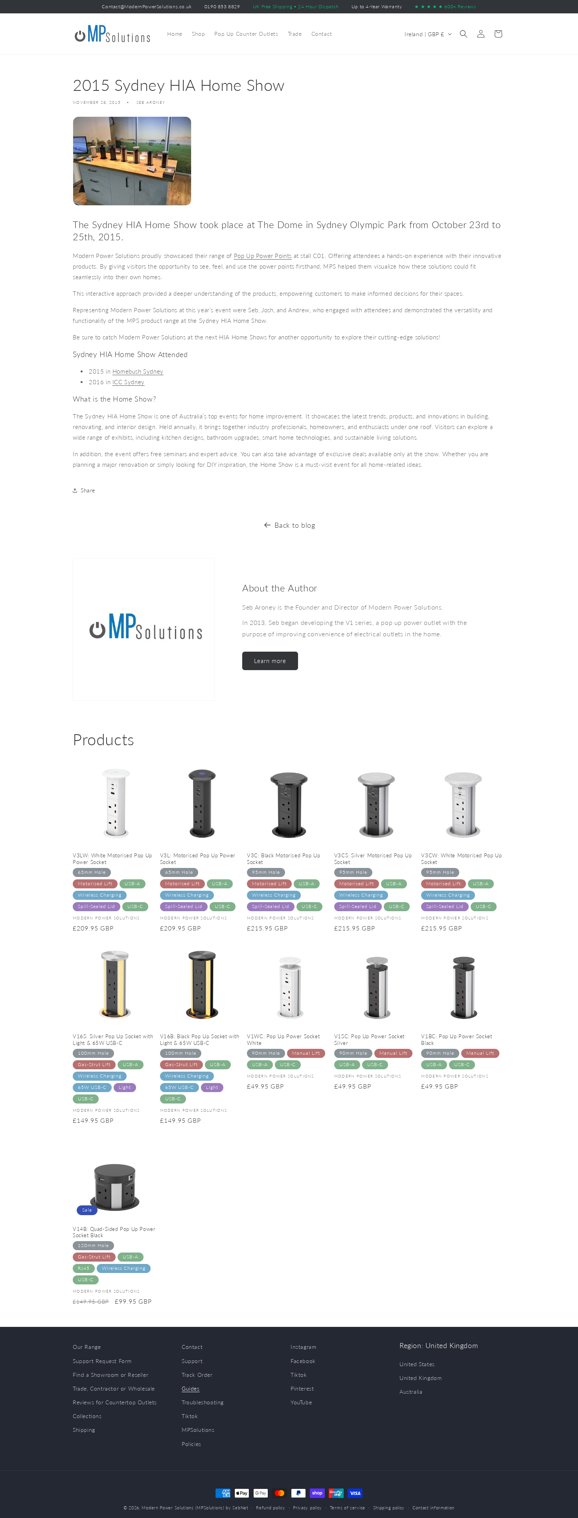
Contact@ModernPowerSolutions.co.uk (146, 6)
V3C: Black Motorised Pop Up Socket (283, 858)
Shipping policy (389, 1507)
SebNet (240, 1507)
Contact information (433, 1507)
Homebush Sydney (138, 371)
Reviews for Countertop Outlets (115, 1402)
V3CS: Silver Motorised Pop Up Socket (373, 858)
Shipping (84, 1429)
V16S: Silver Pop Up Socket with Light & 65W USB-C (113, 1039)
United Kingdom (420, 1377)
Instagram (303, 1346)
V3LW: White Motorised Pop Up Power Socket (112, 858)
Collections (87, 1416)
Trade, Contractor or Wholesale (114, 1388)
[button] (463, 33)
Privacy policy (307, 1507)
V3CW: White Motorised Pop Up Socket (461, 858)
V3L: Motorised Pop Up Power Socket (198, 858)
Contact (192, 1346)
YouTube (301, 1402)
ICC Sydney (128, 381)
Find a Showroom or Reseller (110, 1374)
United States (417, 1364)
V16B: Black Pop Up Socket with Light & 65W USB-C (199, 1039)
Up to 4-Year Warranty (377, 6)
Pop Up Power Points (263, 255)
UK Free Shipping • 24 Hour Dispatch (296, 6)
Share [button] (88, 490)
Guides (191, 1388)
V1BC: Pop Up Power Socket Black (456, 1039)
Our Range (87, 1346)
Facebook (303, 1361)
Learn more (270, 660)
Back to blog (294, 525)
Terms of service (347, 1507)
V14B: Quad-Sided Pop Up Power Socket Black (114, 1232)
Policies (191, 1444)
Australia (410, 1391)
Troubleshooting (203, 1402)
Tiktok (190, 1416)
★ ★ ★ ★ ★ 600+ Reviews (445, 6)
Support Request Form (102, 1361)
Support (192, 1361)
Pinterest (302, 1388)
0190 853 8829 (222, 6)
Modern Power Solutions (167, 1507)
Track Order (197, 1374)
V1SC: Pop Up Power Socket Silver (369, 1039)
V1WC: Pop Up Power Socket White (283, 1039)
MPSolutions (198, 1429)
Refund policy (270, 1507)
